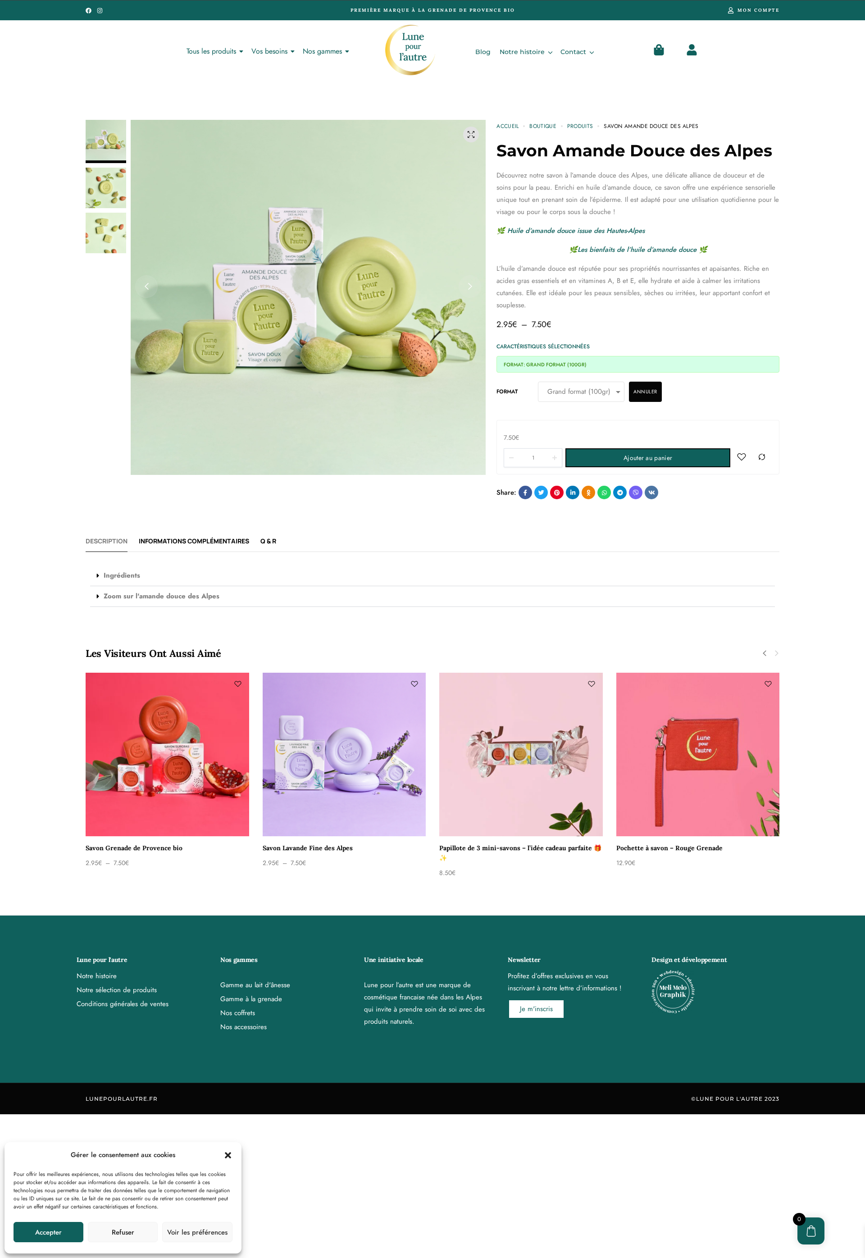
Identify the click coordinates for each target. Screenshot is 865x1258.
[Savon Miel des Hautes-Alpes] (165, 754)
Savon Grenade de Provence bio (485, 848)
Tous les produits (211, 51)
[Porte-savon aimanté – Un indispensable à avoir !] (342, 754)
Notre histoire (522, 52)
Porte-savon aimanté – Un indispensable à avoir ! (336, 848)
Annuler (645, 391)
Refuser (123, 1232)
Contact (573, 52)
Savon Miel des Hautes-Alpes (128, 848)
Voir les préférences (197, 1232)
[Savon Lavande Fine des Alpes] (696, 754)
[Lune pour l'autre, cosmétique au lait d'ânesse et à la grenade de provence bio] (410, 50)
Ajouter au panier (824, 1240)
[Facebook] (88, 11)
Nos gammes (322, 51)
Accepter (48, 1232)
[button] (227, 1155)
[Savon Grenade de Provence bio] (519, 754)
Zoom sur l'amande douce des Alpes (161, 596)
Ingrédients (122, 575)
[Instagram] (100, 11)
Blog (483, 52)
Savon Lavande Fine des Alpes (660, 848)
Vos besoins (269, 51)
